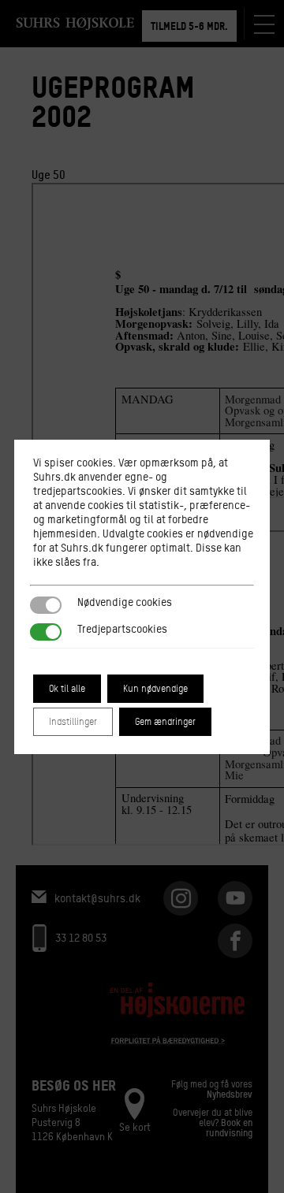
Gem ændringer (165, 721)
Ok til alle (67, 688)
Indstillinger (73, 721)
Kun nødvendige (155, 688)
